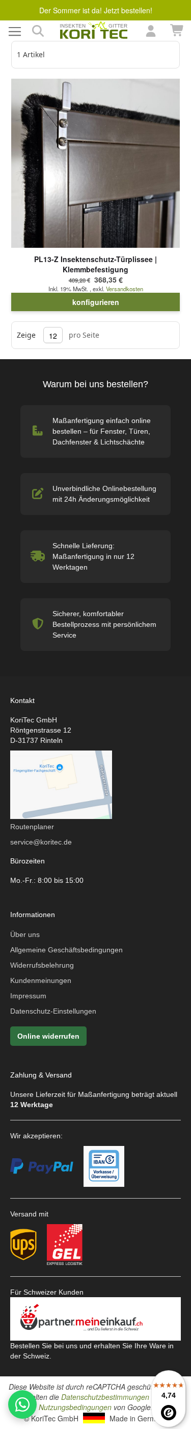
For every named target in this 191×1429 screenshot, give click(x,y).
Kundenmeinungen (40, 980)
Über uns (25, 934)
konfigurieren (95, 302)
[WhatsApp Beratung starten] (22, 1404)
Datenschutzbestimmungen (105, 1397)
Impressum (28, 996)
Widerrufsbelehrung (42, 965)
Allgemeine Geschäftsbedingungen (66, 950)
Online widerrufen (48, 1036)
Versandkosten (124, 289)
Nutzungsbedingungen (75, 1407)
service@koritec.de (41, 842)
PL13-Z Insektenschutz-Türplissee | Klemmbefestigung (95, 264)
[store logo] (94, 30)
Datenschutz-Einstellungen (53, 1011)
